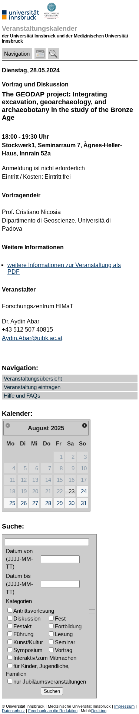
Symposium (28, 650)
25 (12, 503)
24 (84, 491)
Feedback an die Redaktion (52, 710)
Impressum (124, 706)
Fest (60, 618)
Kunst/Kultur (28, 642)
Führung (23, 634)
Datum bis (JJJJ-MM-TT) (19, 584)
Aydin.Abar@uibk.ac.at (32, 338)
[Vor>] (85, 425)
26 (24, 503)
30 (72, 503)
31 (84, 503)
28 (48, 503)
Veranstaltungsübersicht (33, 378)
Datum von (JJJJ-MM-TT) (19, 559)
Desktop (98, 710)
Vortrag (63, 650)
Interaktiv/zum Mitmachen (44, 658)
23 (72, 491)
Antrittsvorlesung (33, 611)
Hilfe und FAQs (22, 395)
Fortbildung (68, 626)
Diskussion (26, 618)
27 (35, 503)
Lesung (64, 634)
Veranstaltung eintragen (32, 387)
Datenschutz (13, 710)
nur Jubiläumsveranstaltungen (49, 681)
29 (60, 503)
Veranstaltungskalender (39, 28)
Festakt (22, 626)
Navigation (17, 53)
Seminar (65, 642)
